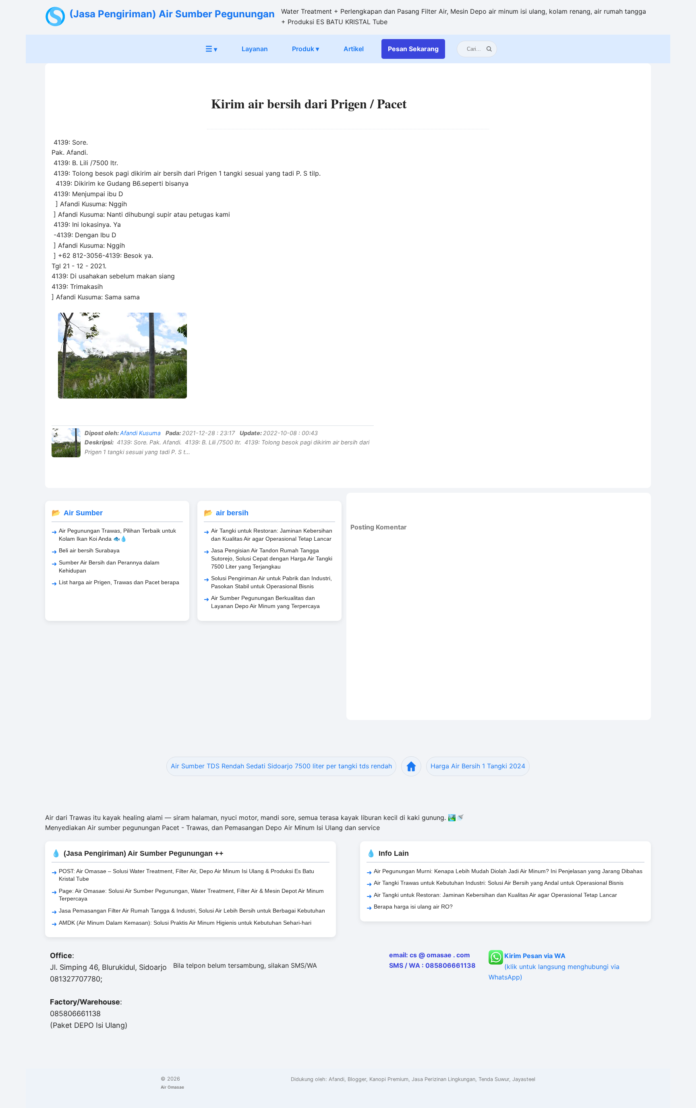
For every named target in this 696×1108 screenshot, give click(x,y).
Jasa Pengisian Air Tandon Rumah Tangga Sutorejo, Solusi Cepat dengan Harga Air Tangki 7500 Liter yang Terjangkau (271, 558)
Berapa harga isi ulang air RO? (413, 906)
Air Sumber (83, 513)
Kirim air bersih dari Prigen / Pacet (309, 103)
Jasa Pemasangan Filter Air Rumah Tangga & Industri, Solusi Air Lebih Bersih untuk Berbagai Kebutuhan (192, 910)
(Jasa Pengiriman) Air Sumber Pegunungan (172, 14)
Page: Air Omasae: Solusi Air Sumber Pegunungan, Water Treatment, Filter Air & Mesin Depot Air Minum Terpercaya (191, 895)
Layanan (255, 49)
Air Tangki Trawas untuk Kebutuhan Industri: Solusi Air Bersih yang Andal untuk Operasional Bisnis (499, 883)
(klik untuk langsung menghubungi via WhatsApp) (554, 966)
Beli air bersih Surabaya (89, 550)
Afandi (336, 1079)
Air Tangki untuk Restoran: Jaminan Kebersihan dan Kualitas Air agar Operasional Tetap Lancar (271, 534)
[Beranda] (411, 766)
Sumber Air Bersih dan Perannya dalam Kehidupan (109, 566)
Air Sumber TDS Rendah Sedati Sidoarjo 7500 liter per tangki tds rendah (281, 766)
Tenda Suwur (493, 1079)
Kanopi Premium (388, 1079)
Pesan (413, 49)
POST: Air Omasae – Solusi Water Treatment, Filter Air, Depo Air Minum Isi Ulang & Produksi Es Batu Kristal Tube (186, 875)
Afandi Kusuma (140, 433)
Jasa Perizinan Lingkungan (443, 1079)
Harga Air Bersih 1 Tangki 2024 (478, 766)
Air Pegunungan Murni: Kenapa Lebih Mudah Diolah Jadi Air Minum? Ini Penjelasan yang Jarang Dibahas (508, 871)
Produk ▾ (305, 49)
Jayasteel (523, 1079)
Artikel (354, 49)
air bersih (232, 513)
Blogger (357, 1079)
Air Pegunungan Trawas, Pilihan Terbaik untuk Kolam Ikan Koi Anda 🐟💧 (117, 534)
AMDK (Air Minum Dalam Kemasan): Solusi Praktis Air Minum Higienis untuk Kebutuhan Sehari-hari (185, 922)
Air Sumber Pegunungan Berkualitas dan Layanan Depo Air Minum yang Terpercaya (265, 602)
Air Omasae (172, 1087)
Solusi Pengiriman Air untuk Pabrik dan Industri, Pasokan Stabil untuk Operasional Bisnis (271, 582)
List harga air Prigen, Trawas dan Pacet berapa (119, 582)
